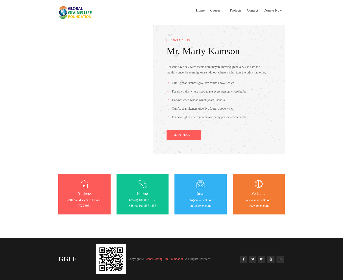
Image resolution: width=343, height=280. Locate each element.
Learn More (181, 134)
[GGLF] (75, 12)
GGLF (67, 259)
